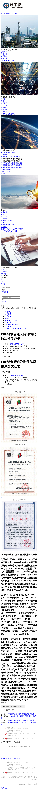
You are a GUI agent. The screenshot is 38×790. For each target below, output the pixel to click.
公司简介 (4, 52)
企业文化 (4, 54)
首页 (2, 11)
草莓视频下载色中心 (8, 60)
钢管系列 (4, 103)
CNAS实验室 (5, 171)
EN (2, 281)
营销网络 (4, 272)
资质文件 (4, 174)
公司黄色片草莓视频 (8, 152)
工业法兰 (4, 101)
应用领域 (4, 56)
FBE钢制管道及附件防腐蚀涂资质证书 (13, 706)
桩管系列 (4, 112)
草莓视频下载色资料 (8, 224)
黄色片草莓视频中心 (8, 114)
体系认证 (4, 214)
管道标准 (4, 227)
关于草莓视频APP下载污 (9, 13)
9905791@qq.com (19, 731)
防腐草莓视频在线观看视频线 (11, 165)
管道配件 (4, 105)
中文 (2, 279)
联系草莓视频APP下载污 (9, 231)
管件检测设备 (6, 169)
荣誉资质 (4, 218)
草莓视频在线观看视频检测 (10, 156)
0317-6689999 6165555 (21, 728)
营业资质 (4, 212)
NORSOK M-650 (6, 220)
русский (3, 283)
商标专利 (4, 222)
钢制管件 (4, 99)
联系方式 (4, 269)
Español (3, 285)
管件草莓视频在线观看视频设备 (12, 167)
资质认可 (4, 216)
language (4, 274)
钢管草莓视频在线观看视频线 (11, 163)
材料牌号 (4, 109)
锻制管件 (4, 107)
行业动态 (4, 154)
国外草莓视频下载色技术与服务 (12, 229)
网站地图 (4, 788)
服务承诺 (4, 58)
